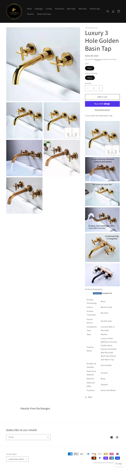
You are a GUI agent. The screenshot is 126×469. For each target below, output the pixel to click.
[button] (107, 11)
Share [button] (90, 397)
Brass (90, 78)
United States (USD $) (16, 459)
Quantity (88, 83)
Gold (90, 68)
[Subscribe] (47, 437)
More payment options (102, 110)
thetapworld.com (103, 462)
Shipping (97, 59)
